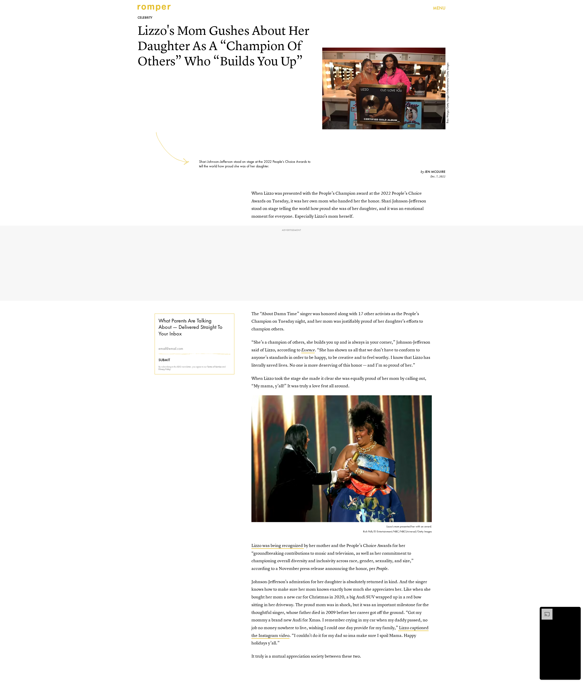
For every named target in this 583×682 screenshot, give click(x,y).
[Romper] (154, 8)
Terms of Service (214, 366)
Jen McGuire (435, 171)
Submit (164, 360)
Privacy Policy (165, 369)
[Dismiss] (575, 611)
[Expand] (544, 611)
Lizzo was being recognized (277, 545)
